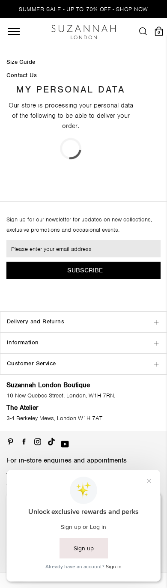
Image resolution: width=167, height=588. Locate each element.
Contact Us (21, 75)
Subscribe (85, 270)
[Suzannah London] (83, 32)
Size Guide (20, 62)
